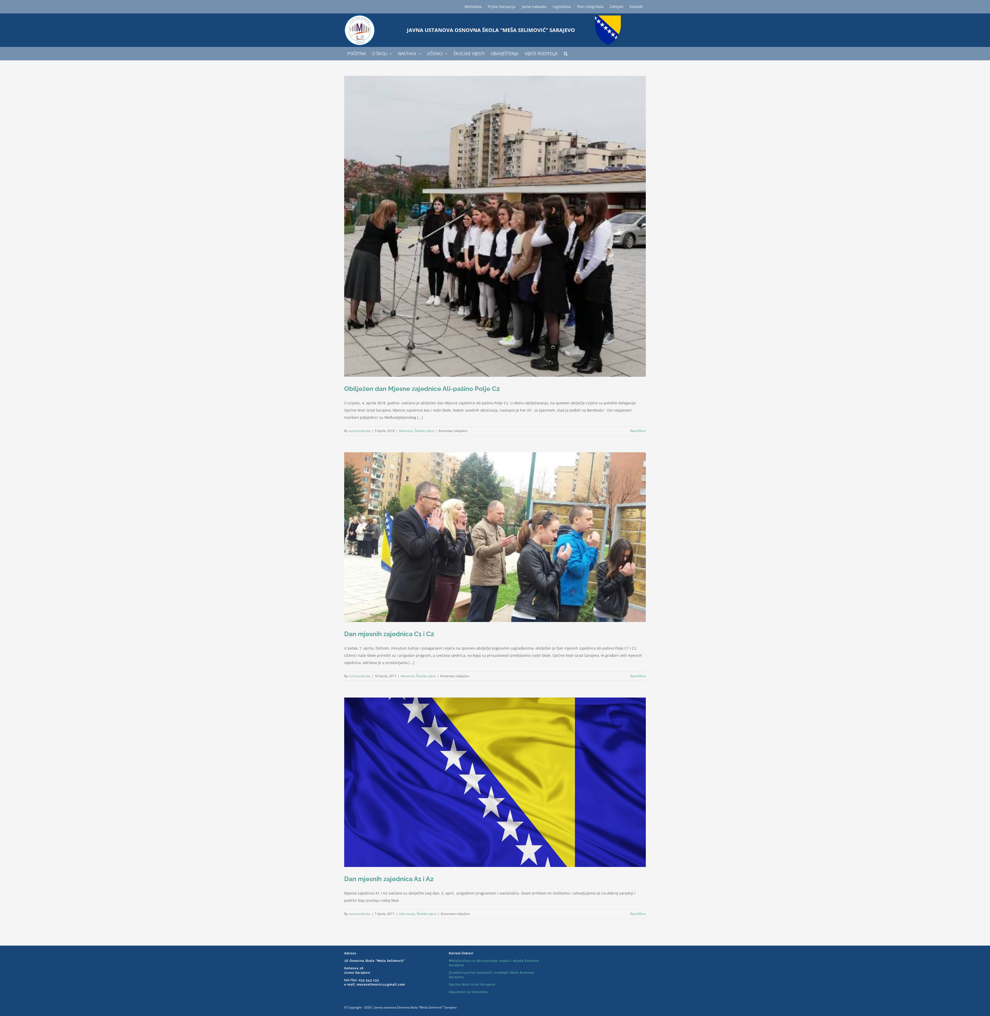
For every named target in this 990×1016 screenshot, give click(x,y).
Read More (638, 431)
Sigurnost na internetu (468, 992)
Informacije (407, 914)
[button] (566, 53)
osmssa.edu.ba (359, 431)
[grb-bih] (608, 17)
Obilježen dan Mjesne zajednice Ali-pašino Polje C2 (422, 388)
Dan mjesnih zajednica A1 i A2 (389, 879)
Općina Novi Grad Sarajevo (472, 984)
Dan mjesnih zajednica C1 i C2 (389, 634)
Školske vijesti (424, 431)
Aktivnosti (406, 431)
